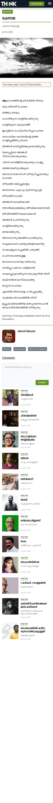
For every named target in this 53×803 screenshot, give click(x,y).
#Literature (20, 349)
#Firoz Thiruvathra (37, 349)
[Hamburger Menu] (49, 3)
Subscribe (36, 4)
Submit (42, 382)
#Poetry (6, 349)
